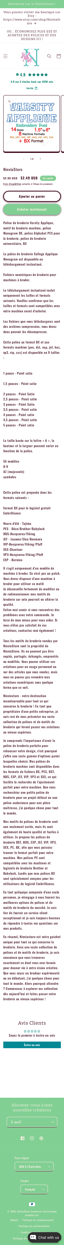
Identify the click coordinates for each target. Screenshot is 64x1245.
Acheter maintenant (32, 209)
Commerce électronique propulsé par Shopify (33, 1216)
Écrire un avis (32, 1045)
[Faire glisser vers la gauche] (23, 158)
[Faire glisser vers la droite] (40, 158)
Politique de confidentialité (34, 1226)
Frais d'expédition (12, 183)
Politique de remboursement (38, 1220)
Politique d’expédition (25, 1238)
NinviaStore (23, 1211)
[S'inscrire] (52, 1122)
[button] (5, 56)
